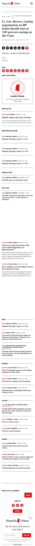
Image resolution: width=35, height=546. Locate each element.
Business (4, 367)
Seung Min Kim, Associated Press (16, 345)
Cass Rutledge (10, 114)
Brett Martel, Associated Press (17, 404)
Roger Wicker (11, 443)
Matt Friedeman (12, 428)
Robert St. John (12, 419)
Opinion (4, 443)
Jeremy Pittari (10, 332)
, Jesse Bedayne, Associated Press (12, 347)
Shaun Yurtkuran (12, 465)
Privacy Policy (22, 541)
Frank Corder (13, 242)
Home (3, 16)
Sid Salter (10, 454)
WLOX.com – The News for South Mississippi (16, 53)
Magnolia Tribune (11, 136)
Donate (17, 511)
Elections (5, 242)
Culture (4, 404)
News (8, 16)
